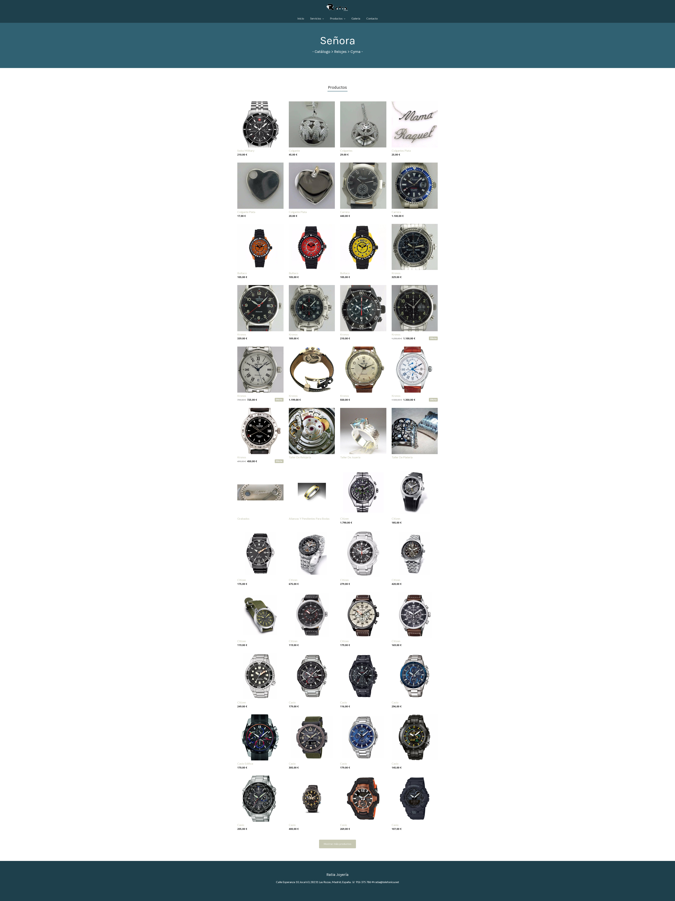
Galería (355, 18)
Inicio (300, 18)
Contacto (372, 18)
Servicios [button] (316, 18)
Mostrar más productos (337, 843)
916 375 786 (363, 882)
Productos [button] (336, 18)
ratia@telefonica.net (386, 882)
